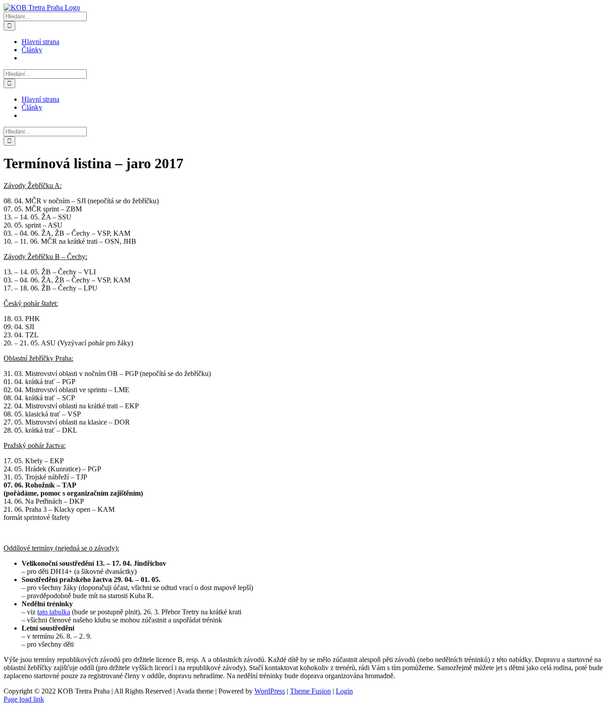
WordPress (269, 691)
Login (344, 691)
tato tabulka (53, 612)
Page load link (24, 699)
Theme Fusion (310, 691)
